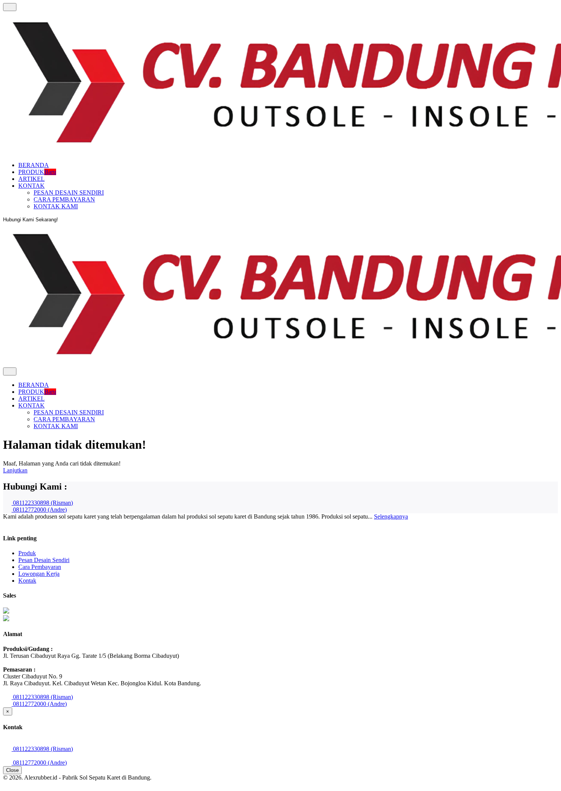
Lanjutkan (15, 470)
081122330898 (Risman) (42, 502)
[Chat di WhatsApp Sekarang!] (6, 611)
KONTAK (31, 185)
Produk (27, 553)
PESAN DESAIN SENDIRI (69, 192)
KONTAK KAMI (56, 206)
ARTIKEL (31, 179)
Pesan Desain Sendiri (43, 560)
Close (12, 770)
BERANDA (33, 165)
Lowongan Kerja (39, 573)
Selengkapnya (391, 516)
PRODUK (37, 172)
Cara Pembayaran (39, 567)
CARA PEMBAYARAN (64, 199)
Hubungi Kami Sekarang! (30, 219)
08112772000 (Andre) (39, 509)
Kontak (27, 580)
